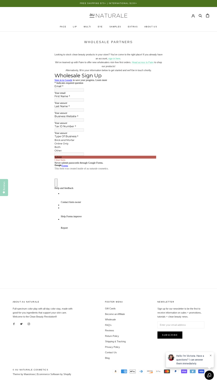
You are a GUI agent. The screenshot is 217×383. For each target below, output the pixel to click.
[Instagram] (29, 324)
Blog (107, 358)
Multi (87, 27)
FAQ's (108, 325)
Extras (133, 27)
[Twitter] (21, 324)
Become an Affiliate (115, 314)
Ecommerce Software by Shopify (54, 374)
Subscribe (170, 335)
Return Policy (112, 336)
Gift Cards (110, 308)
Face (63, 27)
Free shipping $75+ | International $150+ (108, 3)
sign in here (114, 58)
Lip (75, 27)
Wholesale (110, 319)
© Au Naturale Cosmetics (30, 370)
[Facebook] (14, 324)
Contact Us (111, 352)
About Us (150, 27)
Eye (100, 27)
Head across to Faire (143, 62)
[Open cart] (207, 15)
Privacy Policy (112, 347)
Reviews (109, 330)
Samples (115, 27)
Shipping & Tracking (115, 341)
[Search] (200, 15)
